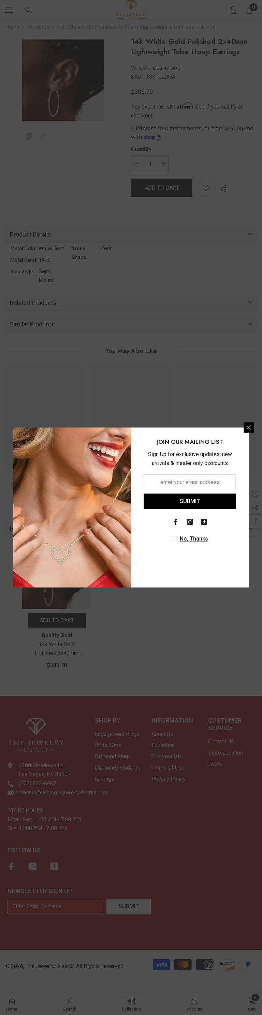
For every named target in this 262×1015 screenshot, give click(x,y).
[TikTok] (204, 522)
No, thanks (194, 538)
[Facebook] (176, 522)
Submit (190, 501)
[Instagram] (190, 522)
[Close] (249, 427)
